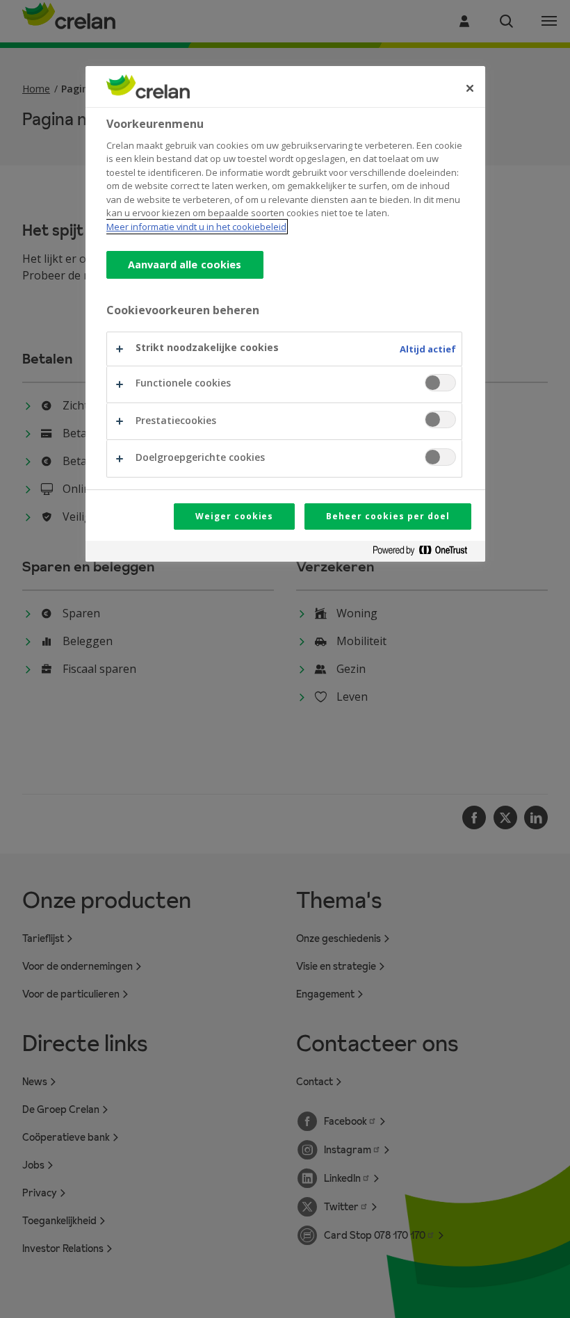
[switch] (440, 382)
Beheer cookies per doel (387, 516)
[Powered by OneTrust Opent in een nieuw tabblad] (425, 553)
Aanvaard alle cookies (185, 264)
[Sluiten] (470, 88)
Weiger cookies (234, 516)
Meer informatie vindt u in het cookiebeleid (196, 226)
